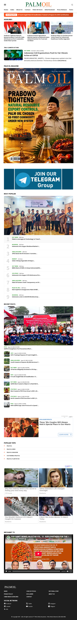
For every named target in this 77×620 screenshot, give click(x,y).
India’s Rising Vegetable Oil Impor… (23, 261)
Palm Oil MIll (16, 288)
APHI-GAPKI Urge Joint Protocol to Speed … (25, 405)
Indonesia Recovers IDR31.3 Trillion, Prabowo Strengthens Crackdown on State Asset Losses (62, 37)
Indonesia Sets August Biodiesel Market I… (26, 246)
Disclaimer (29, 594)
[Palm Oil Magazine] (38, 4)
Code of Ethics (31, 591)
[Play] (6, 571)
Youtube (30, 606)
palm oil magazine (12, 452)
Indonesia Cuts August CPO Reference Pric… (26, 275)
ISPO (12, 353)
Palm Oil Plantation (13, 459)
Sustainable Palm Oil (13, 455)
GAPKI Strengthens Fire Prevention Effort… (18, 349)
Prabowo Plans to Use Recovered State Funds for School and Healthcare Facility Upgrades (38, 37)
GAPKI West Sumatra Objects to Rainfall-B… (25, 384)
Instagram (52, 603)
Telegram (52, 606)
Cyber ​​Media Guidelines (11, 597)
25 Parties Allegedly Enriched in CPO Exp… (24, 369)
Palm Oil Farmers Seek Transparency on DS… (26, 282)
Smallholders (16, 252)
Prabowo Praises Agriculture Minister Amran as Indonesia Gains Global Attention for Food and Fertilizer (15, 38)
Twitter (30, 603)
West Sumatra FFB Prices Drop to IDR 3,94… (24, 391)
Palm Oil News (11, 449)
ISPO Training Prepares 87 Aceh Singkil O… (24, 355)
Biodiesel (15, 244)
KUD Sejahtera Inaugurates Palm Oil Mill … (25, 289)
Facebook (8, 603)
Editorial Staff (54, 591)
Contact (29, 597)
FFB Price (14, 389)
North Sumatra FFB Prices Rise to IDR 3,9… (24, 398)
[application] (38, 553)
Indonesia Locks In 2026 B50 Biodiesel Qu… (26, 297)
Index (5, 591)
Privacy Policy (8, 594)
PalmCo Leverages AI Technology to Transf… (26, 239)
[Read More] (62, 60)
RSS (7, 609)
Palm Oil (9, 446)
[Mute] (68, 571)
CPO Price (15, 273)
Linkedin (8, 606)
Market (14, 259)
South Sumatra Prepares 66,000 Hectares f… (25, 362)
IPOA (5, 347)
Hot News (27, 51)
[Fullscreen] (71, 571)
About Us (52, 594)
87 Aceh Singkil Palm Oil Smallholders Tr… (24, 376)
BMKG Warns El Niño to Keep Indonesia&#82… (26, 268)
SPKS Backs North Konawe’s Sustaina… (24, 253)
